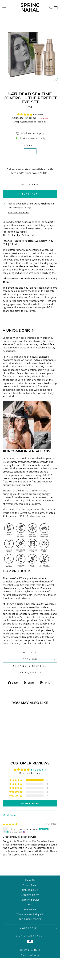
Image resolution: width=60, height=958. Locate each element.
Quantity (30, 145)
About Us (30, 880)
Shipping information (30, 666)
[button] (25, 114)
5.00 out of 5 (38, 769)
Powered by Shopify (30, 955)
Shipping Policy (30, 894)
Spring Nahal (30, 7)
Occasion (30, 659)
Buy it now (30, 194)
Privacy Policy (29, 885)
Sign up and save (29, 935)
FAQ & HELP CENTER (30, 919)
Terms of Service (30, 899)
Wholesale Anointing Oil (30, 914)
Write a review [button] (30, 803)
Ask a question (30, 672)
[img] (10, 824)
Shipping (18, 121)
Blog (30, 904)
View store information (18, 212)
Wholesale (30, 909)
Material (30, 652)
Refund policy (30, 889)
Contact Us (29, 928)
